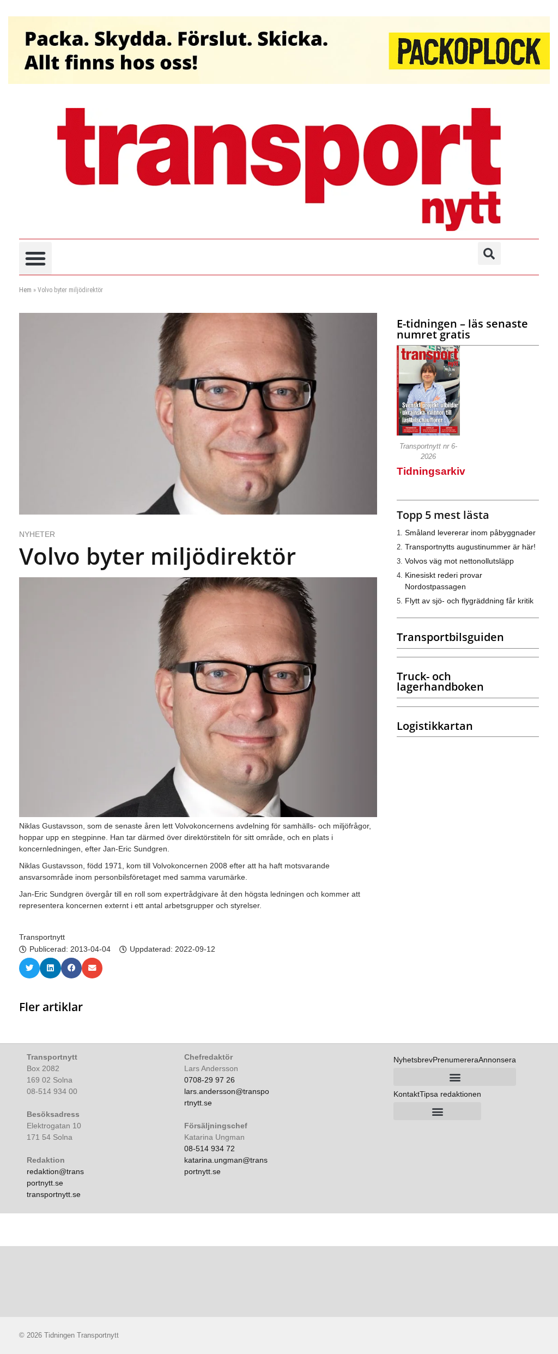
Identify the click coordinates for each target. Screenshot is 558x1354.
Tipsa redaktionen (450, 1094)
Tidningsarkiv (431, 471)
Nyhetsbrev (413, 1059)
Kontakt (406, 1094)
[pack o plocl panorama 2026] (279, 50)
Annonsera (497, 1059)
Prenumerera (455, 1059)
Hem (25, 290)
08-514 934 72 (209, 1148)
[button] (35, 258)
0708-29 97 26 (209, 1079)
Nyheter (37, 534)
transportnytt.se (54, 1194)
